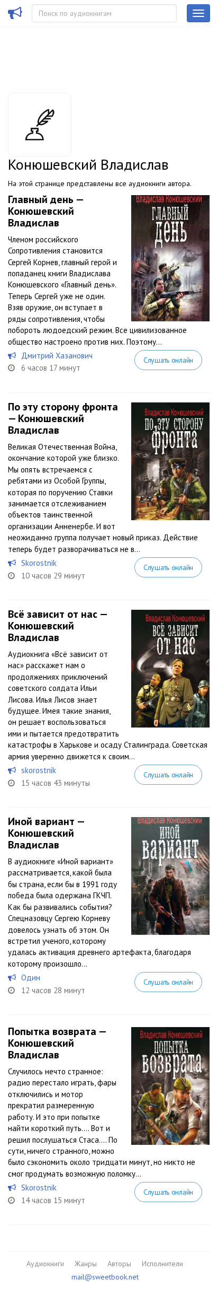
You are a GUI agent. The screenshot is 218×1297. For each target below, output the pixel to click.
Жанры (86, 1263)
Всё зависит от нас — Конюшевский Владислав (57, 625)
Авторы (119, 1263)
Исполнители (162, 1263)
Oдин (30, 977)
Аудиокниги (45, 1263)
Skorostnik (39, 563)
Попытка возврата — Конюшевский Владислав (57, 1043)
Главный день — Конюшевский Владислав (45, 211)
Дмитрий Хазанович (57, 355)
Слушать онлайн (168, 360)
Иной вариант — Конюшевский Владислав (46, 833)
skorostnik (38, 770)
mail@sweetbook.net (105, 1277)
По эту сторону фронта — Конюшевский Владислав (63, 418)
